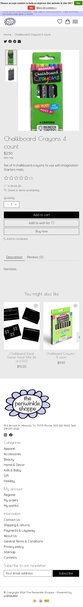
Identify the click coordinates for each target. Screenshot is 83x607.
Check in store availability (23, 190)
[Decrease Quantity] (7, 204)
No (31, 8)
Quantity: (9, 197)
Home (7, 34)
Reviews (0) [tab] (35, 257)
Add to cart (41, 215)
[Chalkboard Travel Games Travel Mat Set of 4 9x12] (22, 326)
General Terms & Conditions (23, 541)
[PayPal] (46, 601)
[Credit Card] (40, 601)
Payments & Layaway (19, 530)
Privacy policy (14, 547)
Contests (10, 557)
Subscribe (66, 573)
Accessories (12, 454)
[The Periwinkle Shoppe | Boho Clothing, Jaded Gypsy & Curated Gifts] (10, 21)
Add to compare (17, 238)
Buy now (42, 231)
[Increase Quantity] (15, 204)
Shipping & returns (17, 525)
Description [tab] (14, 257)
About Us (10, 536)
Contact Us (12, 520)
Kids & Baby (12, 470)
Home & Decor (14, 465)
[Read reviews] (16, 178)
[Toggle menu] (75, 21)
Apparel (9, 449)
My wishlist (11, 506)
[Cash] (34, 601)
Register (10, 495)
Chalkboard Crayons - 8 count (61, 355)
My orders (11, 500)
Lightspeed (11, 595)
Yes (78, 3)
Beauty (9, 459)
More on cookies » (46, 8)
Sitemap (10, 552)
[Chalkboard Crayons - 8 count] (61, 326)
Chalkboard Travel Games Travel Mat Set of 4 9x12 (21, 357)
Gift (6, 476)
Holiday (9, 481)
